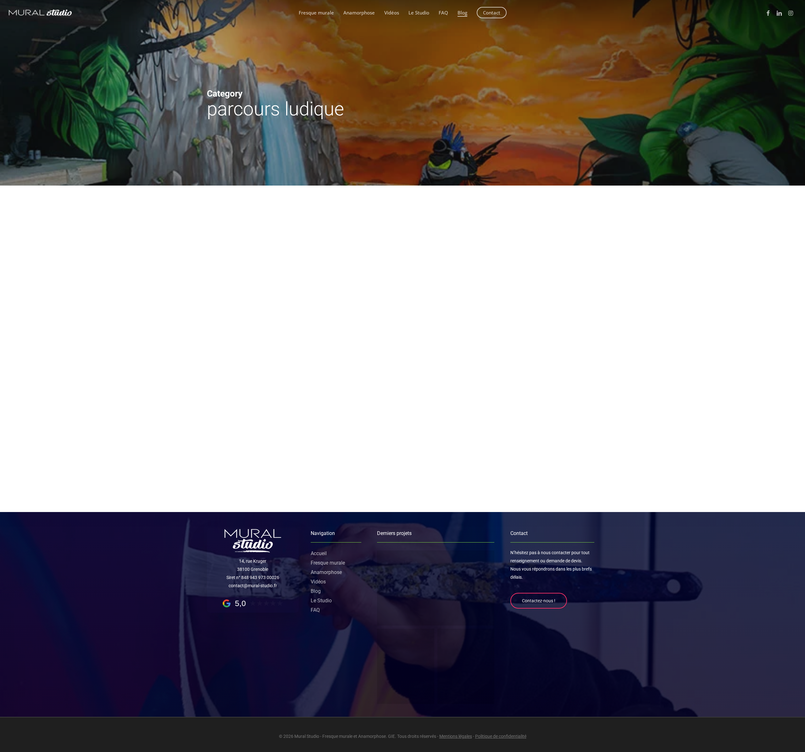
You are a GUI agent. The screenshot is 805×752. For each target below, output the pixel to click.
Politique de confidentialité (500, 736)
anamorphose (378, 272)
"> (221, 245)
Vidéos (318, 582)
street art (475, 272)
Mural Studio (376, 332)
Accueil (319, 553)
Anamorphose (326, 572)
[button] (538, 601)
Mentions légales (455, 736)
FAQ (315, 610)
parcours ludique (446, 272)
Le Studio (321, 601)
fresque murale (410, 272)
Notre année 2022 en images (408, 288)
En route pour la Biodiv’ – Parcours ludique (428, 435)
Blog (316, 591)
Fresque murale (328, 563)
